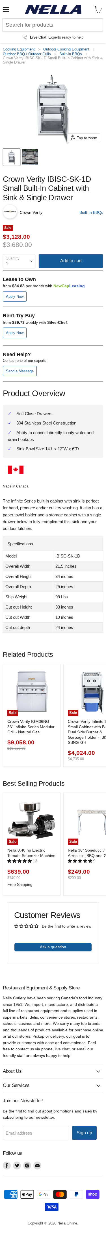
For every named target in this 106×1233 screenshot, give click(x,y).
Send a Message (20, 371)
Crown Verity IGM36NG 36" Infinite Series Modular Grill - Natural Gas (31, 726)
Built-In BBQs (70, 54)
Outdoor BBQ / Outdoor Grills (27, 54)
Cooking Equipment (19, 49)
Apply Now (14, 296)
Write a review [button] (53, 933)
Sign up (84, 1132)
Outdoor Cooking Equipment (66, 49)
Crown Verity (31, 212)
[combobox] (53, 24)
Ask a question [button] (53, 947)
